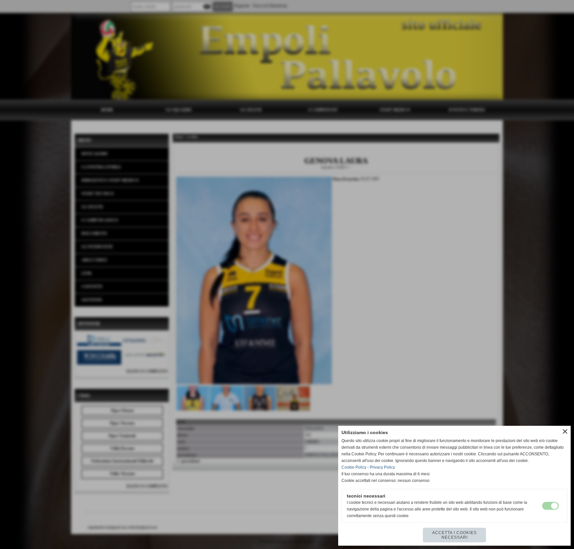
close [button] (565, 431)
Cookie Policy (353, 467)
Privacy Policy (382, 467)
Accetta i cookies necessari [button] (454, 535)
